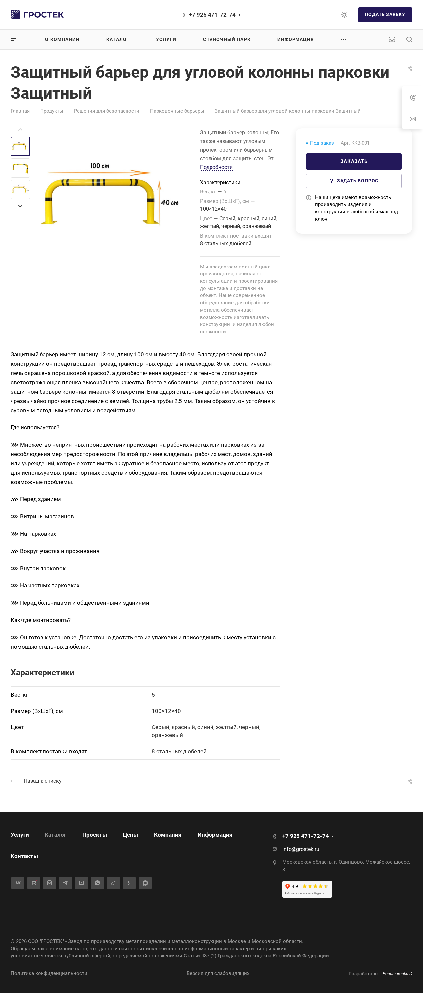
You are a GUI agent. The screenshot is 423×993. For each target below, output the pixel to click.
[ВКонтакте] (17, 883)
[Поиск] (409, 40)
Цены (130, 834)
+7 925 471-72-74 (212, 14)
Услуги (20, 834)
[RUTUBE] (33, 883)
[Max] (145, 883)
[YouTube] (81, 883)
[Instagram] (49, 883)
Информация (215, 834)
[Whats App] (97, 883)
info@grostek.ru (300, 849)
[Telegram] (65, 883)
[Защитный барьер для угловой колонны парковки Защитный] (110, 197)
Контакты (24, 856)
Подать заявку (385, 14)
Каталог (55, 834)
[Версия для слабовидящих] (392, 39)
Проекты (94, 834)
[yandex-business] (129, 883)
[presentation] (20, 129)
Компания (168, 834)
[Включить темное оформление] (344, 15)
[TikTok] (113, 883)
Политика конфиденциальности (49, 973)
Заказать (353, 161)
